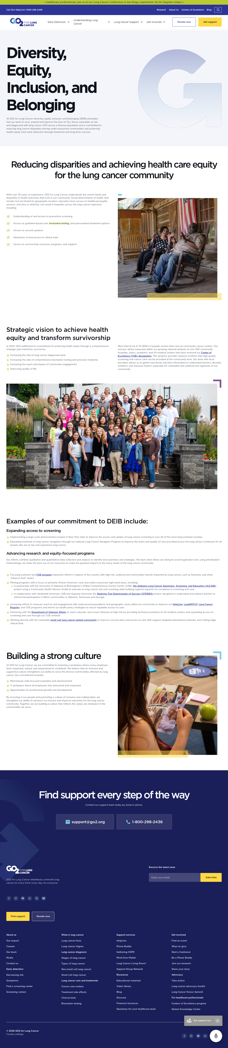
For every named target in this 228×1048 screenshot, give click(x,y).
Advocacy (177, 974)
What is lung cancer (72, 934)
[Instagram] (15, 898)
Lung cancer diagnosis (74, 951)
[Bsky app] (43, 898)
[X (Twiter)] (36, 898)
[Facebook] (8, 898)
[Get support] (210, 22)
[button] (218, 10)
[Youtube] (22, 898)
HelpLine (178, 604)
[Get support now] (216, 1036)
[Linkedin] (29, 898)
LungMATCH (190, 604)
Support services (126, 934)
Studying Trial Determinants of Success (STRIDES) (125, 593)
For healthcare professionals (187, 997)
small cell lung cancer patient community (73, 619)
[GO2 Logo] (23, 22)
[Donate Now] (184, 22)
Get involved (179, 934)
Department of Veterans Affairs (49, 612)
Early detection (14, 969)
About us (11, 934)
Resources (122, 974)
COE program (44, 574)
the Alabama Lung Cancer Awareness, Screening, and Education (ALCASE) (174, 585)
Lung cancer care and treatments (79, 980)
